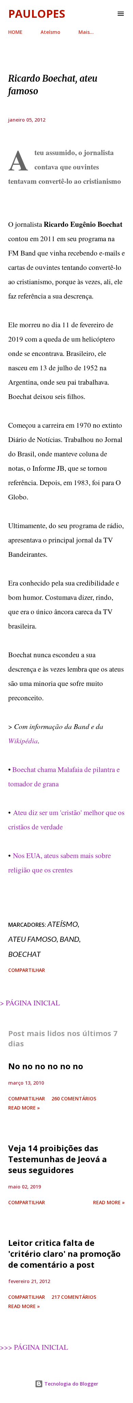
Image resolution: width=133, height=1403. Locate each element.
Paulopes (36, 13)
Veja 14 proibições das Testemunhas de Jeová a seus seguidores (57, 1158)
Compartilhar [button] (26, 970)
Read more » (24, 1107)
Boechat (24, 954)
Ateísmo (50, 32)
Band (69, 939)
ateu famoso (32, 939)
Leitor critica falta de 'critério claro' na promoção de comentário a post (64, 1253)
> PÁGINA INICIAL (30, 1002)
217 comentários (73, 1297)
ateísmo (62, 924)
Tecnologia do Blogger (70, 1383)
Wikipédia (23, 740)
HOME (15, 32)
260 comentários (73, 1098)
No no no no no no (45, 1066)
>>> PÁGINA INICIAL (34, 1347)
